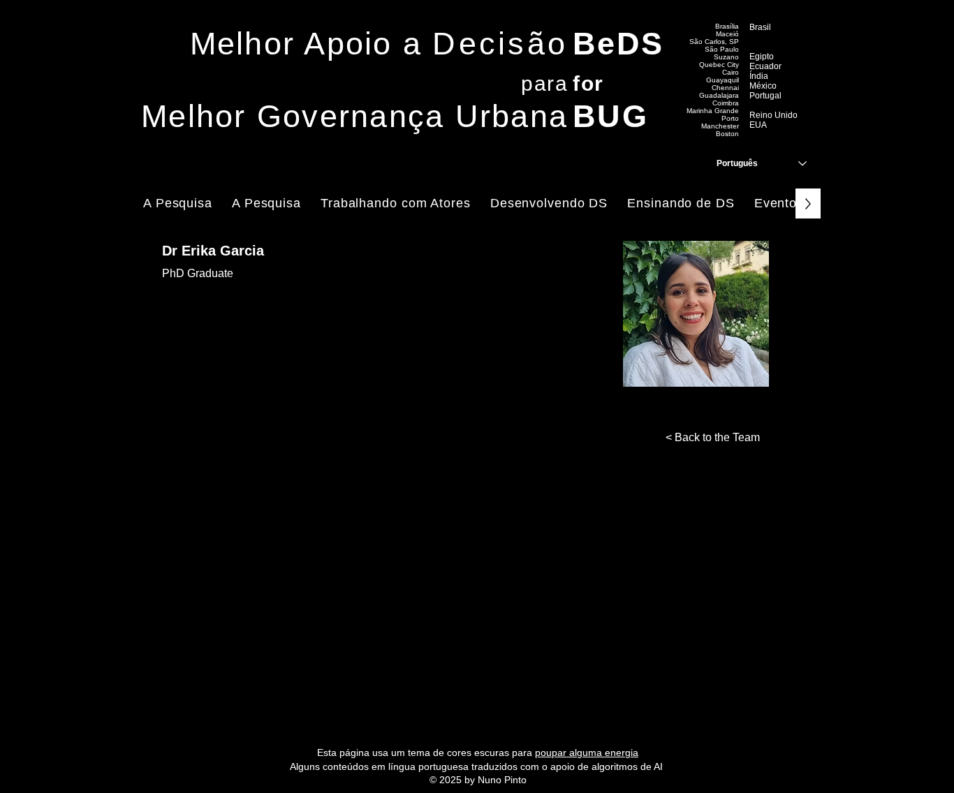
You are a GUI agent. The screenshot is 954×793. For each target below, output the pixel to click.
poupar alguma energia (586, 752)
